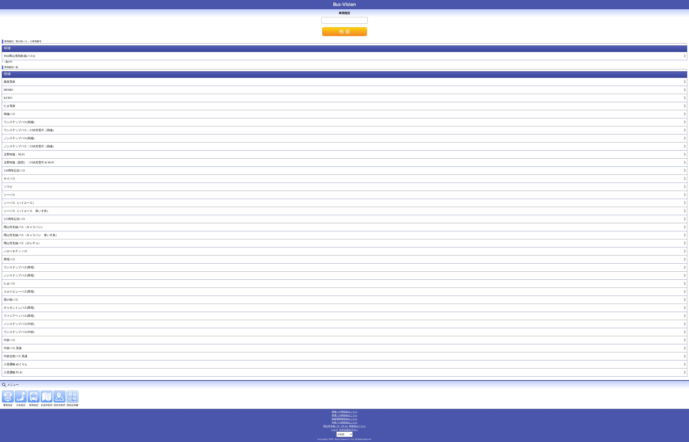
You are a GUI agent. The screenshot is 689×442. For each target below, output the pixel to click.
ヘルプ (334, 429)
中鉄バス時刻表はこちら (344, 422)
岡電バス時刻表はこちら (344, 415)
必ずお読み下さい (348, 429)
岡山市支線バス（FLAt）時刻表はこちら (344, 426)
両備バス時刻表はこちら (344, 411)
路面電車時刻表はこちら (344, 419)
